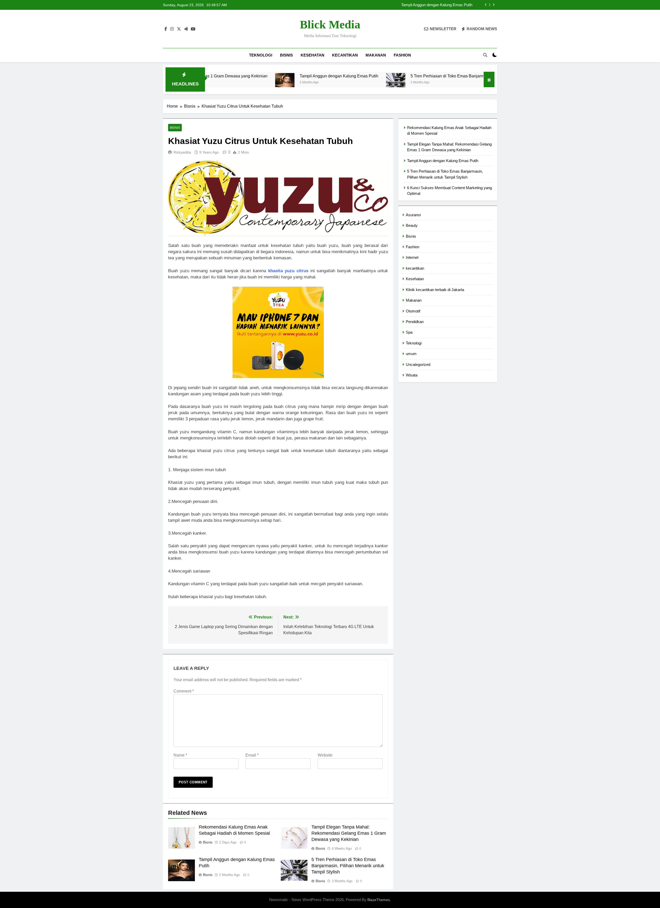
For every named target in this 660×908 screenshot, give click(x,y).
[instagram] (172, 29)
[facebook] (166, 29)
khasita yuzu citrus (288, 270)
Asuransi (413, 215)
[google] (186, 29)
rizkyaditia (182, 152)
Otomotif (413, 311)
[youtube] (193, 29)
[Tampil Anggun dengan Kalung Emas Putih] (247, 82)
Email (252, 755)
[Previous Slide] (485, 5)
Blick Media (330, 24)
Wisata (411, 375)
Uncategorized (418, 364)
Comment (184, 691)
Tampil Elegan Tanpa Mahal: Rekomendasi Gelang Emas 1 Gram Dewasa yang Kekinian (348, 833)
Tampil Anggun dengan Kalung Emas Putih (301, 76)
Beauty (412, 225)
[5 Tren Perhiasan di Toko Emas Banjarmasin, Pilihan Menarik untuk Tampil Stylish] (358, 82)
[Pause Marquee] (489, 79)
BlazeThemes (378, 900)
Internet (412, 257)
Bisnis (286, 55)
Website (325, 755)
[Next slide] (493, 5)
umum (411, 353)
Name (180, 755)
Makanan (376, 55)
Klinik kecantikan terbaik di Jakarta (435, 289)
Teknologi (260, 55)
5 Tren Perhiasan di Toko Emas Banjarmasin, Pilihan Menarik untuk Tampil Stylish (403, 5)
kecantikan (345, 55)
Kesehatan (312, 55)
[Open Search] (485, 55)
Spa (409, 332)
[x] (179, 29)
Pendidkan (415, 321)
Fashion (402, 55)
